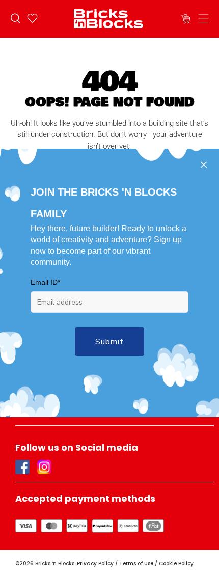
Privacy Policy (95, 563)
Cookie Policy (176, 563)
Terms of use (136, 563)
